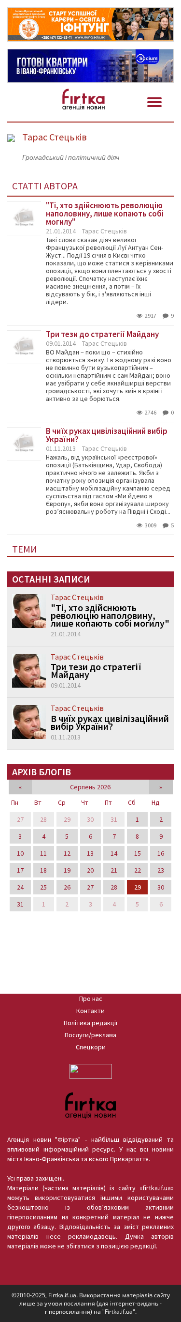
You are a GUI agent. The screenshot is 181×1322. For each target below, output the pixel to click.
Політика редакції (90, 1022)
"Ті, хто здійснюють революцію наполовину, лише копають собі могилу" (110, 615)
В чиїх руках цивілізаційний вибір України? (110, 722)
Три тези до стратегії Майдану (96, 670)
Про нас (90, 998)
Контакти (90, 1010)
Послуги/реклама (90, 1034)
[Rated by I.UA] (91, 1070)
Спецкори (91, 1047)
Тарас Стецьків (104, 231)
